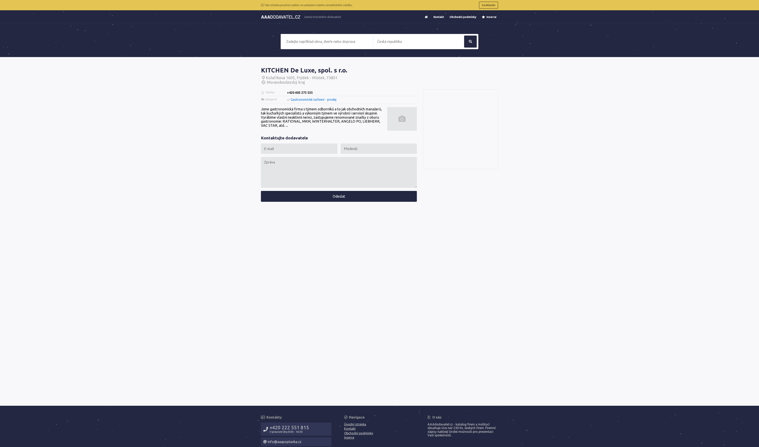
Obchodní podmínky (462, 17)
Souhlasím (488, 5)
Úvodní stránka (355, 424)
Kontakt (438, 17)
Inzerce (491, 17)
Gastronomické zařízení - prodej (313, 99)
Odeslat (339, 196)
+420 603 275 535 (300, 92)
